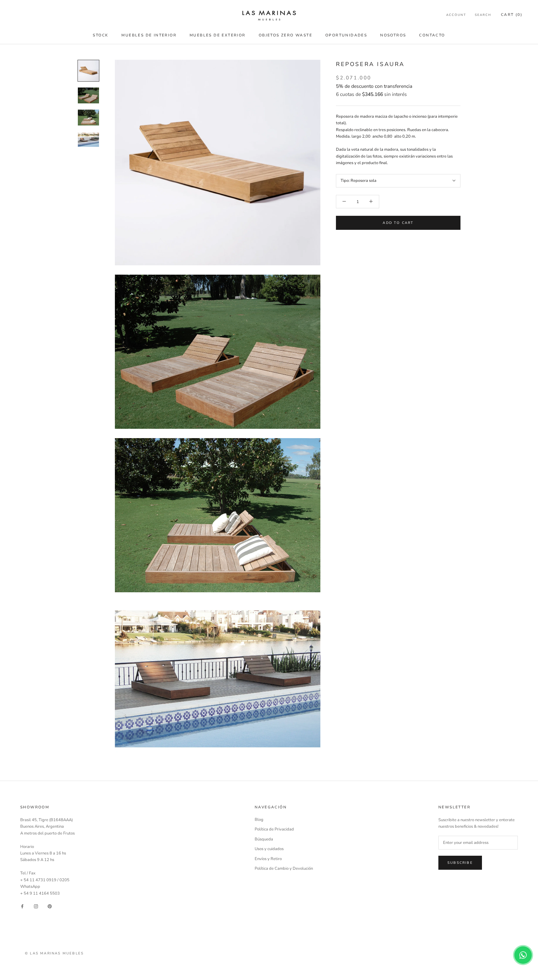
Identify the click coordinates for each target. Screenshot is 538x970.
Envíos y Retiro (268, 859)
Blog (259, 819)
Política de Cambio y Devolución (284, 868)
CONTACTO (432, 35)
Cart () (511, 14)
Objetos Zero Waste (285, 35)
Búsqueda (264, 839)
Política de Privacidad (274, 829)
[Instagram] (36, 906)
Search (483, 15)
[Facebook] (22, 906)
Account (456, 15)
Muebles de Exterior (218, 35)
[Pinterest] (50, 906)
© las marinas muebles (54, 953)
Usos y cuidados (269, 849)
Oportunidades (346, 35)
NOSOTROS (393, 35)
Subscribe (460, 862)
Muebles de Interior (149, 35)
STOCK (100, 35)
